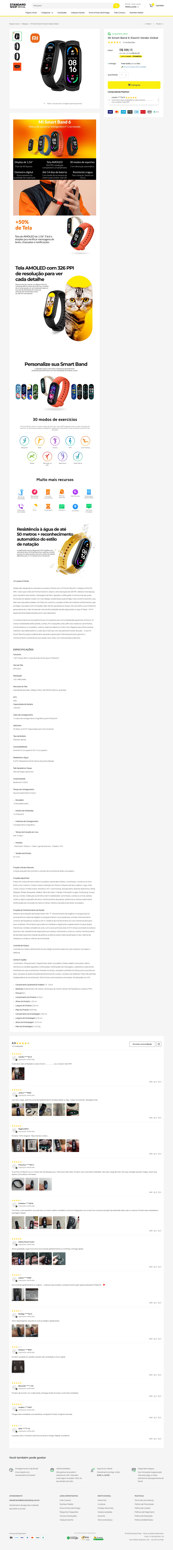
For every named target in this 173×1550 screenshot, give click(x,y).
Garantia (101, 1516)
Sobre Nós (102, 1500)
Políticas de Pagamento (144, 1512)
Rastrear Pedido (136, 13)
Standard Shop (136, 1533)
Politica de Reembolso (144, 1520)
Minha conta (131, 7)
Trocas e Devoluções (68, 1516)
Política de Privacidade (144, 1504)
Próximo (159, 24)
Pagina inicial (14, 24)
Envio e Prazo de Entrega (99, 13)
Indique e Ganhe (77, 13)
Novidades (61, 13)
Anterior (148, 24)
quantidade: (113, 75)
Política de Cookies (142, 1508)
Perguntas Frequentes (69, 1512)
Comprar (135, 85)
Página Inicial (31, 13)
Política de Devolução (143, 1516)
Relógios (25, 24)
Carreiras (101, 1504)
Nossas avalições (105, 1512)
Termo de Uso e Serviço (144, 1500)
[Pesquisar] (116, 5)
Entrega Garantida (105, 1508)
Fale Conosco (119, 13)
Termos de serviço (105, 1520)
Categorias (45, 13)
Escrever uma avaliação (142, 1044)
